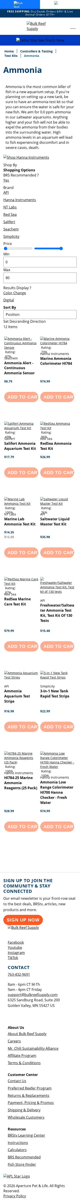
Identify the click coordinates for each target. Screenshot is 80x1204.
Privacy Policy (14, 1196)
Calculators (17, 1149)
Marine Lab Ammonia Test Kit (20, 522)
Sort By (9, 307)
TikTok (13, 957)
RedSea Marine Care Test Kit (17, 602)
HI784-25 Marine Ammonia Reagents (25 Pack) (20, 782)
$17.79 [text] (9, 457)
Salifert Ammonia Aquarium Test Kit (20, 446)
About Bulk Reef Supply (27, 1033)
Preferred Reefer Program (30, 1088)
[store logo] (40, 26)
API (6, 192)
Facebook (16, 942)
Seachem (11, 229)
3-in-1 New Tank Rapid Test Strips (54, 694)
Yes (6, 180)
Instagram (16, 952)
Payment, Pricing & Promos (31, 1102)
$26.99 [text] (45, 457)
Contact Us (17, 1080)
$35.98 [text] (45, 537)
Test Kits (11, 56)
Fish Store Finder (22, 1164)
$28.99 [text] (9, 811)
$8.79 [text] (8, 381)
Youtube (15, 947)
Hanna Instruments (19, 199)
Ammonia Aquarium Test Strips (17, 696)
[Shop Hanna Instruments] (26, 157)
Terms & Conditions (24, 1062)
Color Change (14, 292)
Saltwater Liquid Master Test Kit (55, 522)
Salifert (9, 221)
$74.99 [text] (45, 381)
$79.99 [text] (9, 631)
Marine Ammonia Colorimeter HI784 (56, 361)
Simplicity (11, 236)
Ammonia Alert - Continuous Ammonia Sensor (19, 368)
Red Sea (10, 214)
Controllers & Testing (37, 51)
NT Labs (10, 207)
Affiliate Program (22, 1055)
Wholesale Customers (26, 1117)
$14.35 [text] (9, 532)
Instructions (18, 1142)
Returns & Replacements (28, 1095)
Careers (14, 1041)
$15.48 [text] (45, 631)
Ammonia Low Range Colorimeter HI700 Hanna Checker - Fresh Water (56, 792)
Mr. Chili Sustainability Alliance (33, 1048)
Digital (8, 300)
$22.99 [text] (45, 711)
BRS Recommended (24, 1157)
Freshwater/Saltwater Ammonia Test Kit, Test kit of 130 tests (57, 613)
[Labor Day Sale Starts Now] (40, 40)
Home (9, 51)
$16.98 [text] (9, 711)
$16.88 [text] (9, 537)
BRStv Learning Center (26, 1135)
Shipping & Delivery (24, 1110)
